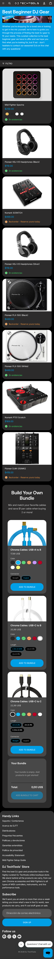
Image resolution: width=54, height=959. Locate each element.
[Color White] (13, 567)
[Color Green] (23, 562)
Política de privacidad (12, 850)
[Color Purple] (34, 562)
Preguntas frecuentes (12, 835)
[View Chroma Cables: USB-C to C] (27, 684)
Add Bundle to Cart (27, 795)
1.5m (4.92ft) (17, 649)
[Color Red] (40, 562)
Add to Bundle (27, 587)
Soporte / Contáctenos (13, 821)
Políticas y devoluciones (13, 840)
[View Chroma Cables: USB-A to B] (27, 533)
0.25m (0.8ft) (17, 730)
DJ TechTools (30, 952)
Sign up (27, 922)
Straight (15, 578)
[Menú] (3, 3)
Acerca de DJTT (10, 825)
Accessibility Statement (13, 855)
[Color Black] (13, 562)
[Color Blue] (18, 562)
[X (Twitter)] (14, 936)
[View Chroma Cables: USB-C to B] (27, 608)
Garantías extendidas (12, 845)
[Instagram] (9, 936)
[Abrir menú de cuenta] (44, 3)
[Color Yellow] (18, 567)
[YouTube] (19, 936)
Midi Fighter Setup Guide (14, 860)
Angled (26, 578)
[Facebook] (4, 936)
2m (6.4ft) (16, 654)
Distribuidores (8, 830)
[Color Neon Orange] (29, 562)
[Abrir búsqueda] (9, 3)
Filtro (8, 63)
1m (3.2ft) (30, 649)
